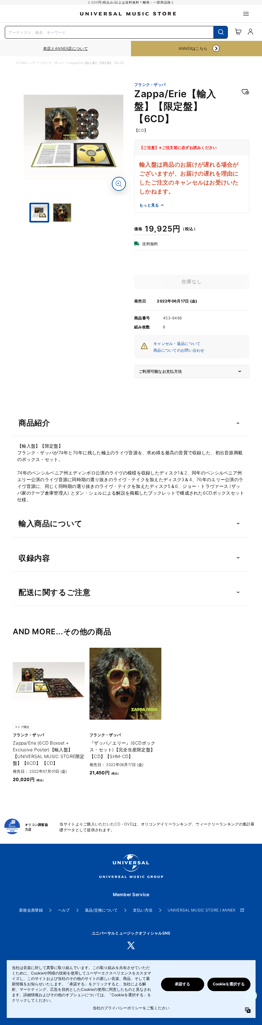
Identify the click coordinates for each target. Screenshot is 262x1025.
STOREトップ (25, 63)
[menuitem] (73, 246)
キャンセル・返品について (176, 343)
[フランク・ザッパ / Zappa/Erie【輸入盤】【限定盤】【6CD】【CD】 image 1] (73, 138)
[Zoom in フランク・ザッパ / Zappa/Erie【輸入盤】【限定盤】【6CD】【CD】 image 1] (119, 184)
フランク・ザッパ (52, 63)
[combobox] (116, 31)
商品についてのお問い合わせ (178, 350)
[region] (65, 48)
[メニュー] (246, 14)
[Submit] (220, 32)
